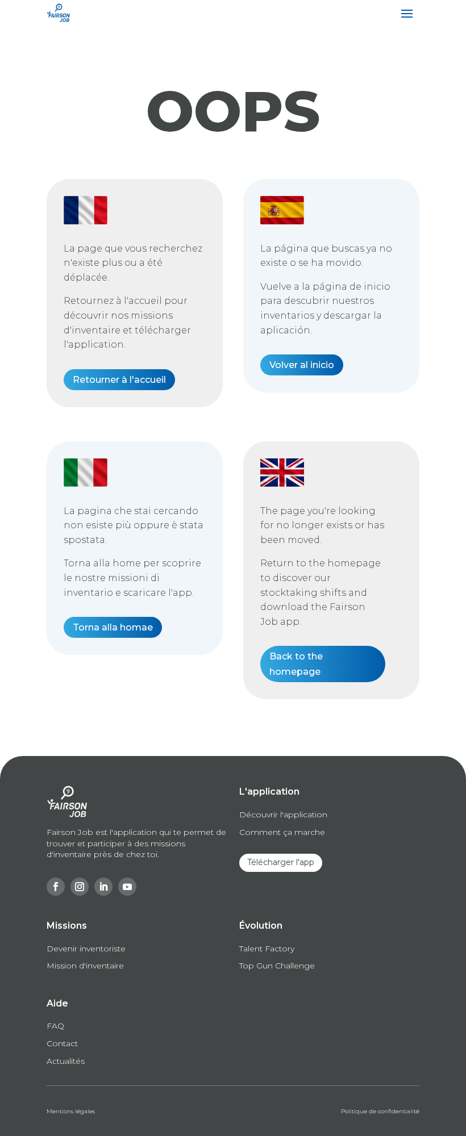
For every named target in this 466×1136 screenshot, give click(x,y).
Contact (62, 1043)
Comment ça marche (282, 832)
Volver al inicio (301, 365)
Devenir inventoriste (86, 948)
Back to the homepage (296, 664)
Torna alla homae (113, 627)
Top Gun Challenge (277, 965)
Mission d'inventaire (85, 965)
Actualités (66, 1061)
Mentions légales (71, 1111)
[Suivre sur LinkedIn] (103, 887)
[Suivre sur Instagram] (79, 887)
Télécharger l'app (280, 862)
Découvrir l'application (283, 814)
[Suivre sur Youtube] (127, 887)
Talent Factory (266, 948)
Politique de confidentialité (380, 1111)
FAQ (55, 1026)
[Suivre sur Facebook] (56, 887)
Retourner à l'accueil (119, 379)
